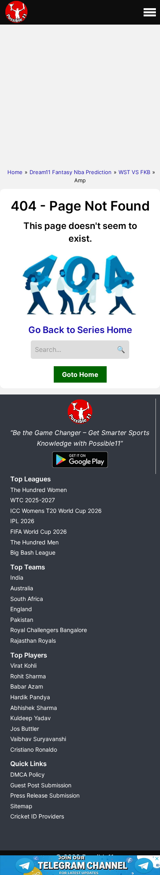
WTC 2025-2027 (32, 499)
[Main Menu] (150, 12)
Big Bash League (32, 552)
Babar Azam (26, 686)
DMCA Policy (27, 774)
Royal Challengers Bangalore (48, 629)
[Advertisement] (80, 95)
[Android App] (80, 468)
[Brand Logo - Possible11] (80, 422)
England (21, 608)
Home (15, 172)
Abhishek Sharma (33, 707)
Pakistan (21, 619)
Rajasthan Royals (33, 640)
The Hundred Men (34, 542)
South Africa (26, 598)
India (16, 577)
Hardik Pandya (30, 697)
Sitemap (21, 805)
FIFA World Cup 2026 (38, 531)
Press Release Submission (45, 795)
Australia (21, 588)
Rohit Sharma (28, 676)
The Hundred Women (38, 489)
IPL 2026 (22, 520)
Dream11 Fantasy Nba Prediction (71, 172)
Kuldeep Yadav (30, 717)
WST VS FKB (134, 172)
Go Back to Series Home (80, 329)
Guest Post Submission (40, 785)
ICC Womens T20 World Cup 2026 (56, 510)
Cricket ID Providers (37, 816)
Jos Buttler (24, 728)
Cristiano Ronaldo (33, 749)
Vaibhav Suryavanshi (38, 738)
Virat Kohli (23, 665)
